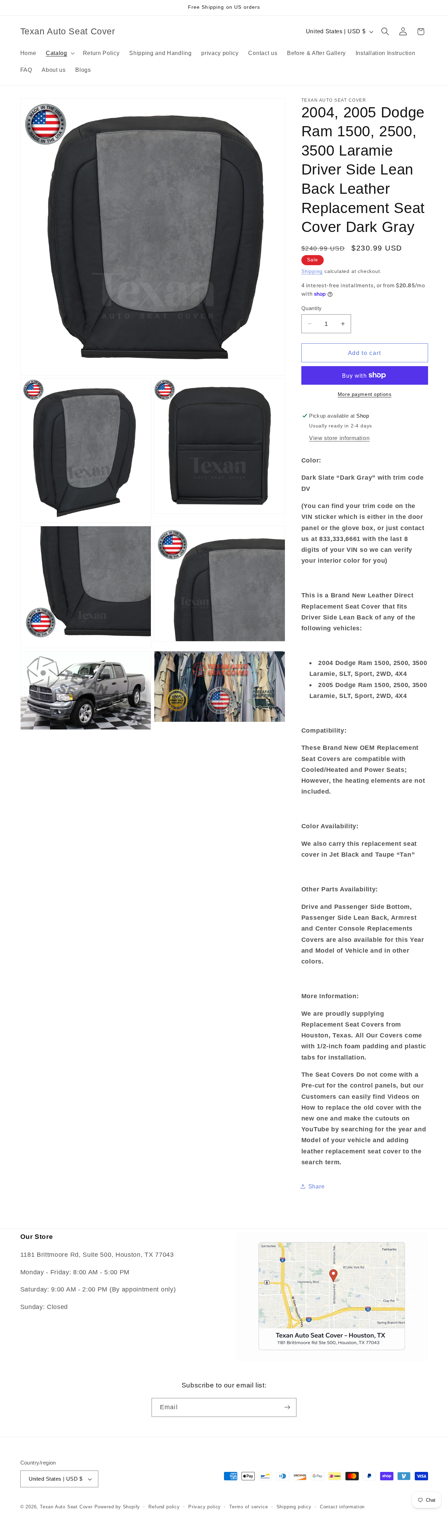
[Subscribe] (287, 1407)
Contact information (342, 1506)
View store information (339, 438)
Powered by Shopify (117, 1506)
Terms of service (248, 1506)
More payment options (365, 394)
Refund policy (164, 1506)
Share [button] (316, 1186)
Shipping (312, 271)
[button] (59, 52)
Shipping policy (294, 1506)
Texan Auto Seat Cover (66, 1506)
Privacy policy (204, 1506)
